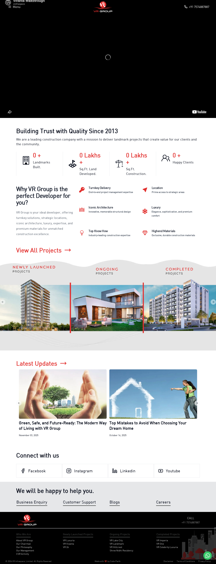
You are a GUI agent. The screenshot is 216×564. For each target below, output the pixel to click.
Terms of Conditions (186, 561)
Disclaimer (168, 561)
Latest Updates (36, 363)
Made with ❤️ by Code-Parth (107, 561)
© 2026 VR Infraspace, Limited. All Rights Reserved (28, 561)
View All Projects (39, 250)
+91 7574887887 (199, 7)
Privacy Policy (204, 561)
